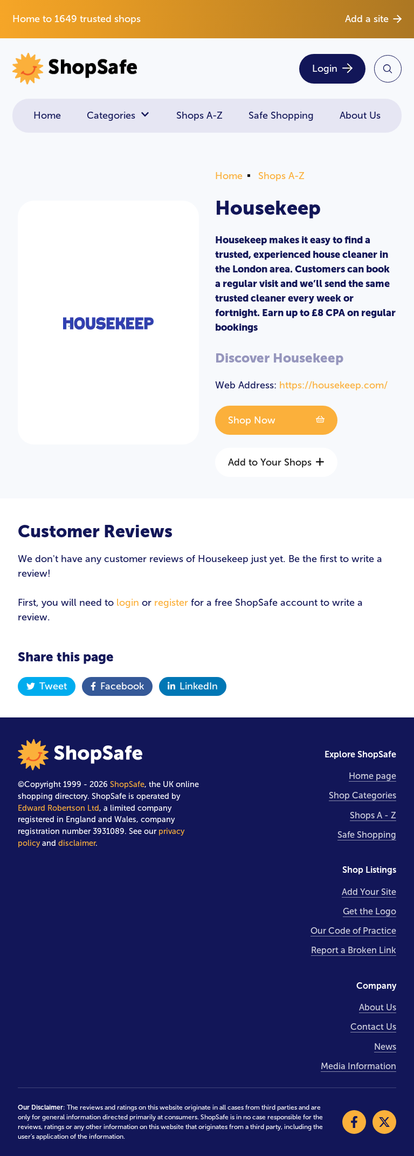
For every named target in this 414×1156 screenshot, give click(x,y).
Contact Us (373, 1026)
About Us (360, 115)
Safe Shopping (281, 115)
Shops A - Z (373, 815)
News (385, 1046)
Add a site (367, 18)
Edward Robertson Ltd (58, 808)
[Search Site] (388, 69)
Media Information (358, 1066)
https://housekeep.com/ (333, 385)
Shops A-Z (199, 115)
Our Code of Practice (353, 930)
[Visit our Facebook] (354, 1122)
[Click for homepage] (106, 69)
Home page (372, 776)
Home (47, 115)
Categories (111, 115)
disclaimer (76, 843)
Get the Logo (369, 911)
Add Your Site (369, 892)
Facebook (122, 686)
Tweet (53, 686)
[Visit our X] (384, 1122)
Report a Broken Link (353, 950)
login (127, 602)
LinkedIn (199, 686)
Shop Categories (362, 795)
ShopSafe (127, 784)
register (171, 602)
